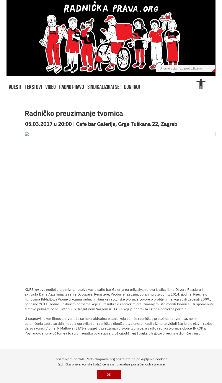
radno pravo (71, 87)
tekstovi (33, 87)
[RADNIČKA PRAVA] (111, 38)
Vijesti (15, 87)
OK (109, 374)
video (50, 87)
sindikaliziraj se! (104, 87)
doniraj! (132, 87)
